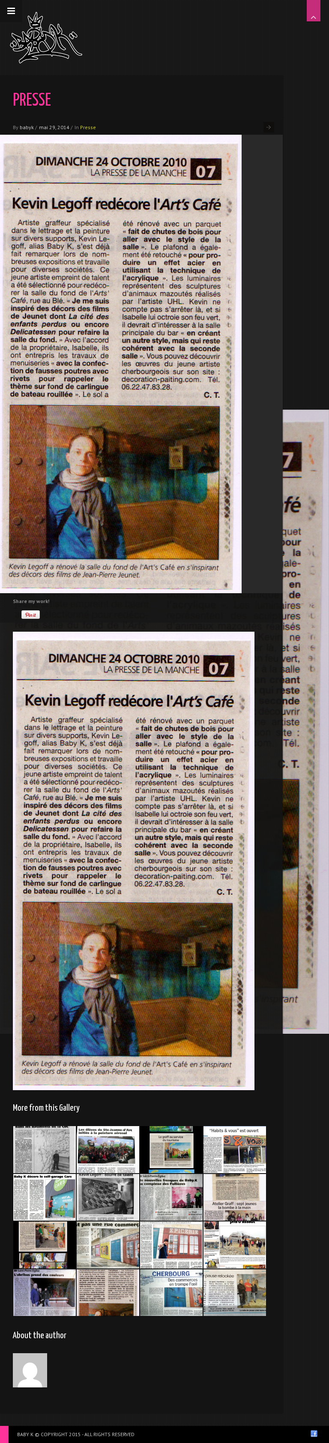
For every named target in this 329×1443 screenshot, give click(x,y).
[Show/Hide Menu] (11, 11)
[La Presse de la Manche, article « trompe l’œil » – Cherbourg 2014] (108, 1245)
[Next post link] (268, 127)
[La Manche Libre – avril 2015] (234, 1149)
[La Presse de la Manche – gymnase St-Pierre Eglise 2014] (171, 1197)
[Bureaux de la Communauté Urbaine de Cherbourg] (44, 1149)
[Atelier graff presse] (234, 1197)
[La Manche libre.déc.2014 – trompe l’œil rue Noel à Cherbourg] (171, 1292)
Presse (88, 127)
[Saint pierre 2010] (171, 1149)
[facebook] (314, 1433)
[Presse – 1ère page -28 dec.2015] (234, 1245)
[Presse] (108, 1197)
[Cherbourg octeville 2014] (108, 1149)
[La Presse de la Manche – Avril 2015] (44, 1197)
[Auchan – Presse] (234, 1292)
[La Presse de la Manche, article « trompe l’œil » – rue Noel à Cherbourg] (171, 1245)
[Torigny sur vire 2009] (44, 1245)
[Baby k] (46, 38)
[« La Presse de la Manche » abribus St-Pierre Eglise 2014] (44, 1292)
